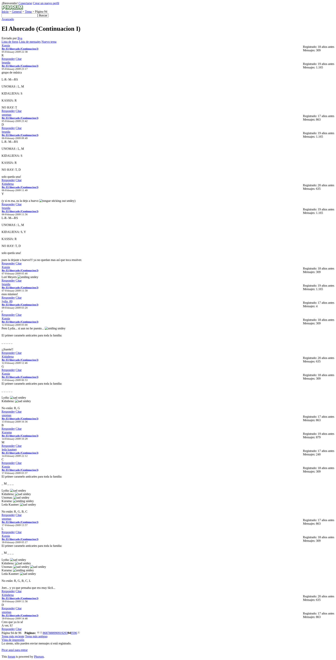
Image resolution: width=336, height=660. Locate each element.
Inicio (5, 11)
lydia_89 (7, 301)
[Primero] (38, 633)
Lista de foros (10, 41)
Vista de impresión (13, 640)
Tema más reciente (13, 636)
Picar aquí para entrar (15, 650)
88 (50, 633)
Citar (19, 58)
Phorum (39, 656)
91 (59, 633)
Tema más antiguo (36, 636)
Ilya (20, 38)
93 (66, 633)
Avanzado (8, 19)
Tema (28, 11)
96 (75, 633)
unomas (6, 114)
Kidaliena (8, 184)
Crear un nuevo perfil (46, 3)
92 (63, 633)
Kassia (6, 45)
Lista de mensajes (30, 41)
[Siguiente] (78, 633)
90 (56, 633)
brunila (6, 62)
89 (53, 633)
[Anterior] (41, 633)
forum (11, 656)
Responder (8, 58)
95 (72, 633)
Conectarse (25, 3)
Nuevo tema (48, 41)
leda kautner (9, 449)
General (17, 11)
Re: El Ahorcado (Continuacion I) (20, 48)
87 (47, 633)
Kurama (7, 432)
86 (44, 633)
